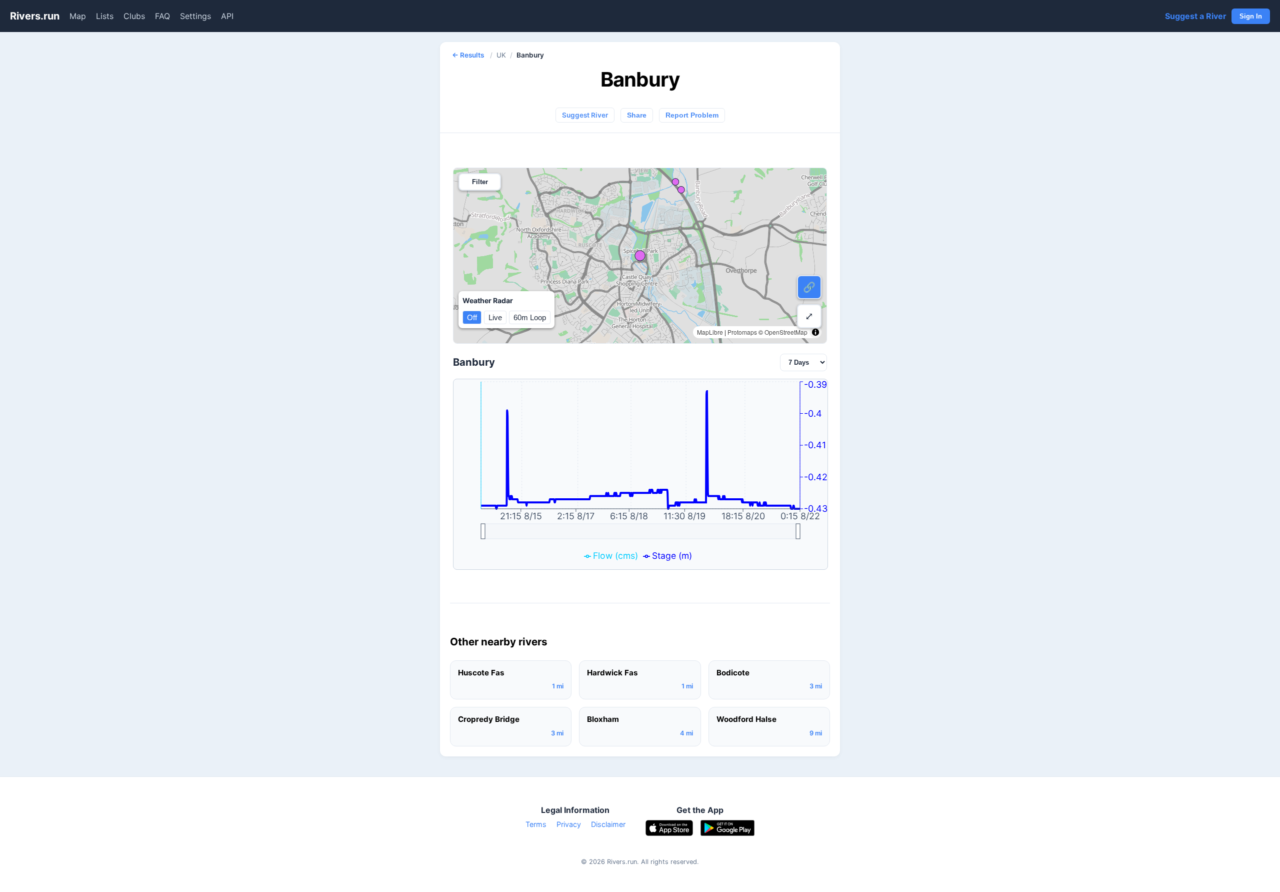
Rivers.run (35, 16)
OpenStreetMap (786, 332)
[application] (641, 474)
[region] (640, 255)
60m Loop (530, 317)
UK (501, 55)
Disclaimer (608, 824)
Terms (536, 824)
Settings (195, 16)
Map (78, 16)
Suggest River (585, 115)
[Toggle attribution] (816, 332)
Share (636, 115)
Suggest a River (1195, 16)
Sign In (1251, 16)
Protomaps (742, 332)
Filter (480, 182)
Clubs (134, 16)
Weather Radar (487, 300)
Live (495, 317)
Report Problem (692, 115)
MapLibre (710, 332)
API (227, 16)
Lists (105, 16)
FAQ (162, 16)
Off (472, 317)
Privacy (568, 824)
